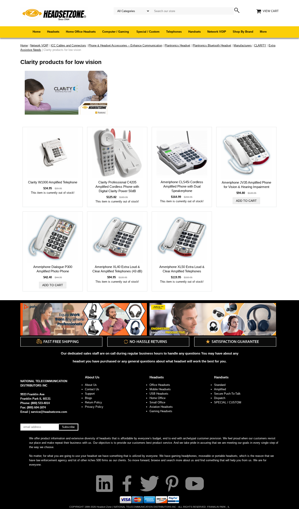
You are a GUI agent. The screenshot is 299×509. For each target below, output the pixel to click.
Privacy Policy (94, 406)
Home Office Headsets (81, 31)
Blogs (88, 398)
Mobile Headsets (160, 389)
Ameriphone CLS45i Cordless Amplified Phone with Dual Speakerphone (182, 186)
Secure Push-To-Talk (227, 393)
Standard (219, 385)
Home (36, 31)
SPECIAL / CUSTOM (227, 402)
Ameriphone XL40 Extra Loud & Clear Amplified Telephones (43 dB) (117, 269)
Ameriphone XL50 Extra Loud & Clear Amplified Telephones (181, 269)
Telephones (174, 31)
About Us (92, 377)
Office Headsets (160, 385)
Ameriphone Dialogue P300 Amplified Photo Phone (52, 269)
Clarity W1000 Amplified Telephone (52, 182)
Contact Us (92, 389)
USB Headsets (159, 393)
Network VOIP (216, 31)
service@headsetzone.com (49, 411)
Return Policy (93, 402)
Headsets (53, 31)
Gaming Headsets (161, 411)
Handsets (194, 31)
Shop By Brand (243, 31)
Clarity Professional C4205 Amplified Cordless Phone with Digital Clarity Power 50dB (117, 186)
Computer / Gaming (116, 31)
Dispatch (219, 398)
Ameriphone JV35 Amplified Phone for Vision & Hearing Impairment (246, 185)
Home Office (157, 398)
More (263, 31)
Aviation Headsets (161, 406)
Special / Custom (148, 31)
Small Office (157, 402)
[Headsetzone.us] (54, 14)
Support (90, 393)
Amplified (220, 389)
